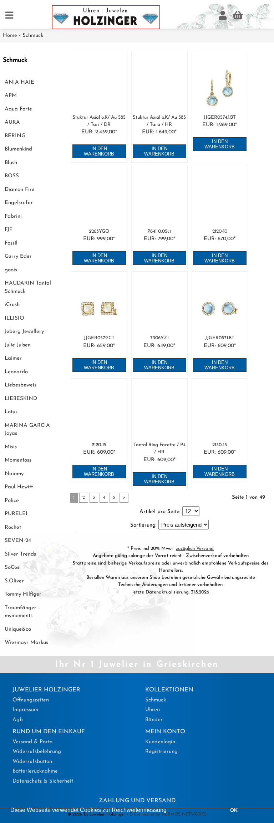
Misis (11, 447)
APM (11, 95)
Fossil (11, 243)
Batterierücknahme (35, 771)
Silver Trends (20, 554)
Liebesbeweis (20, 385)
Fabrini (13, 216)
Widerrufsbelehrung (36, 751)
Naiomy (14, 474)
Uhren (152, 710)
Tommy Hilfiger (23, 594)
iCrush (12, 304)
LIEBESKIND (21, 398)
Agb (17, 720)
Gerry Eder (18, 256)
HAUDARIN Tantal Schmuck (28, 287)
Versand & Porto (32, 742)
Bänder (154, 720)
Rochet (13, 527)
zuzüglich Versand (195, 548)
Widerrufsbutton (32, 761)
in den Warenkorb (99, 151)
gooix (11, 270)
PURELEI (16, 514)
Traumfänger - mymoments (22, 612)
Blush (11, 163)
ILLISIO (14, 318)
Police (12, 500)
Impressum (25, 710)
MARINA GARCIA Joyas (27, 430)
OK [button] (234, 810)
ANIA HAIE (19, 82)
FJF (8, 229)
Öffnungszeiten (30, 700)
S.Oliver (14, 581)
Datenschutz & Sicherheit (42, 781)
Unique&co (18, 629)
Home (10, 35)
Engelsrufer (19, 203)
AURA (12, 122)
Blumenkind (18, 149)
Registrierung (161, 751)
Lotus (11, 412)
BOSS (12, 176)
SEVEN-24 (18, 540)
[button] (169, 811)
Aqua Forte (18, 109)
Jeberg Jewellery (24, 331)
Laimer (13, 358)
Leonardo (16, 372)
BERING (15, 136)
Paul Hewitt (19, 487)
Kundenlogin (160, 742)
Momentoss (18, 460)
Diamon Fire (20, 189)
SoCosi (13, 567)
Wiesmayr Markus (26, 642)
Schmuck (32, 35)
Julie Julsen (18, 345)
